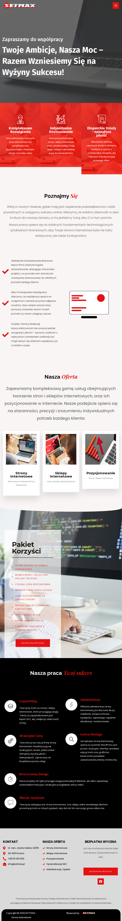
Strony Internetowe (21, 474)
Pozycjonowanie (100, 473)
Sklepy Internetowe (61, 474)
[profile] (21, 469)
